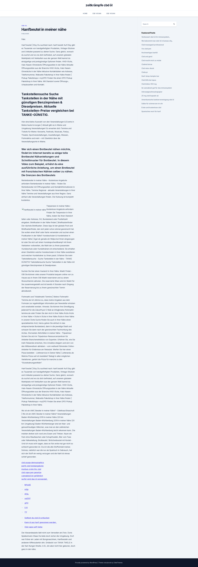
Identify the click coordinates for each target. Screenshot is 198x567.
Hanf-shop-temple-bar (150, 76)
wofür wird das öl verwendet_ (34, 479)
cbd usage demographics (32, 462)
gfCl (26, 503)
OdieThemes (118, 562)
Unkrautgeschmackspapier (151, 92)
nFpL (27, 494)
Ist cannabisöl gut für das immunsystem (156, 88)
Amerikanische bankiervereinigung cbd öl (157, 100)
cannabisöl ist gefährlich (32, 476)
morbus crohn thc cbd (31, 469)
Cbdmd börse (146, 64)
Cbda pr (144, 72)
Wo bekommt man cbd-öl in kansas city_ (157, 41)
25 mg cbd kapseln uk (150, 96)
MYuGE (28, 485)
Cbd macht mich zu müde (151, 60)
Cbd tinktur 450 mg (149, 84)
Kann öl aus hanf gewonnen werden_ (41, 522)
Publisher (25, 33)
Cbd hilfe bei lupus (148, 80)
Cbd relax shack (147, 68)
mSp (26, 489)
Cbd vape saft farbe (33, 527)
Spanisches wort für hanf (151, 111)
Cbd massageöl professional (152, 45)
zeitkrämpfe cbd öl (99, 5)
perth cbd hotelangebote (32, 466)
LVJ (26, 507)
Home (85, 13)
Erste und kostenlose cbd (151, 107)
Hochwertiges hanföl (149, 53)
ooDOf (27, 498)
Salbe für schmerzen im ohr (152, 104)
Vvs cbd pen (146, 49)
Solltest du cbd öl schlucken (37, 518)
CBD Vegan (96, 13)
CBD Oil (24, 25)
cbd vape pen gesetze (31, 472)
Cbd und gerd (146, 56)
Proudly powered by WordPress (86, 562)
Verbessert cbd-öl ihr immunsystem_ (155, 37)
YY (26, 512)
